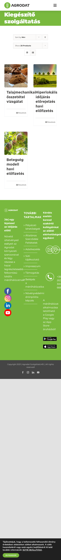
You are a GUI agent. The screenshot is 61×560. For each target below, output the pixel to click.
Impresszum (30, 266)
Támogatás (30, 272)
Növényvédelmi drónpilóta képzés (30, 297)
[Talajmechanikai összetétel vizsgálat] (16, 75)
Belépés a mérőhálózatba (30, 283)
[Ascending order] (45, 37)
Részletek (21, 113)
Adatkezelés (30, 249)
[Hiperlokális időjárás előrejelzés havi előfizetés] (45, 75)
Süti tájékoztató (30, 258)
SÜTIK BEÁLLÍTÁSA (32, 550)
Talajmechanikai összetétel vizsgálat (21, 97)
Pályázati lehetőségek (30, 227)
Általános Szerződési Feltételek (30, 239)
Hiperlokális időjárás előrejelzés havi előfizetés (46, 102)
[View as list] (33, 52)
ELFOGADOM (11, 555)
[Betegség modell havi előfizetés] (16, 143)
